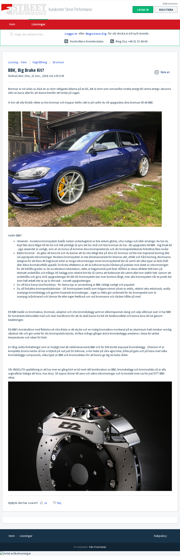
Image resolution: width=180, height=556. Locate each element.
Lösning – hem (17, 62)
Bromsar (58, 62)
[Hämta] (81, 281)
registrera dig (96, 34)
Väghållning (39, 62)
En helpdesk (81, 547)
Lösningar (38, 24)
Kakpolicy (160, 536)
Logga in (71, 34)
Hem (12, 24)
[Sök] (10, 34)
